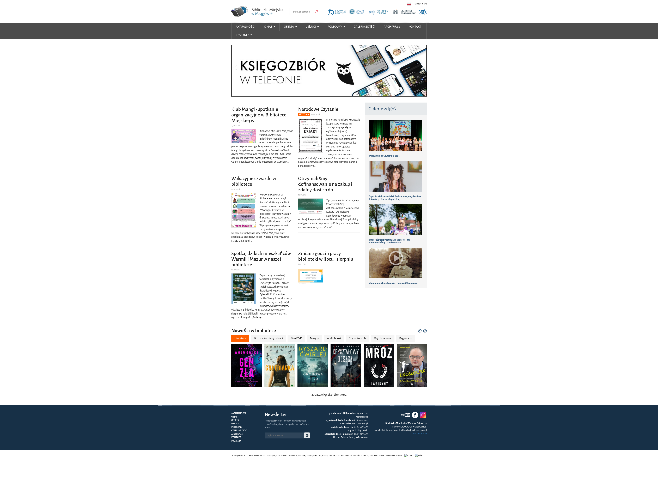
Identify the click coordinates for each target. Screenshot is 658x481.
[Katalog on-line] (359, 14)
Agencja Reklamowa (278, 456)
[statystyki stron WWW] (409, 456)
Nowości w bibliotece (253, 331)
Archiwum (237, 434)
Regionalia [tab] (405, 338)
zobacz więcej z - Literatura (329, 395)
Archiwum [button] (392, 26)
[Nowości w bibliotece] (337, 14)
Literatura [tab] (240, 338)
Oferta (235, 420)
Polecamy (236, 427)
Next (423, 67)
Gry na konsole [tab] (357, 338)
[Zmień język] (410, 4)
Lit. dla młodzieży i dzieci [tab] (268, 338)
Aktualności (245, 26)
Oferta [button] (289, 26)
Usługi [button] (311, 26)
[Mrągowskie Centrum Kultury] (405, 14)
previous (420, 331)
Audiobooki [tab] (334, 338)
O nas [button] (268, 26)
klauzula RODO (420, 434)
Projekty (236, 441)
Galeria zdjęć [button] (364, 26)
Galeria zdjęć (239, 431)
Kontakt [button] (415, 26)
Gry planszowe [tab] (382, 338)
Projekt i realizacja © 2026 (259, 456)
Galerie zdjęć (382, 109)
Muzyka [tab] (314, 338)
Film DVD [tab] (296, 338)
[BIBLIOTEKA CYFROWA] (380, 14)
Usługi (235, 424)
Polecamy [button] (335, 26)
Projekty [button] (242, 34)
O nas (234, 417)
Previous (235, 67)
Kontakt (236, 438)
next (425, 331)
